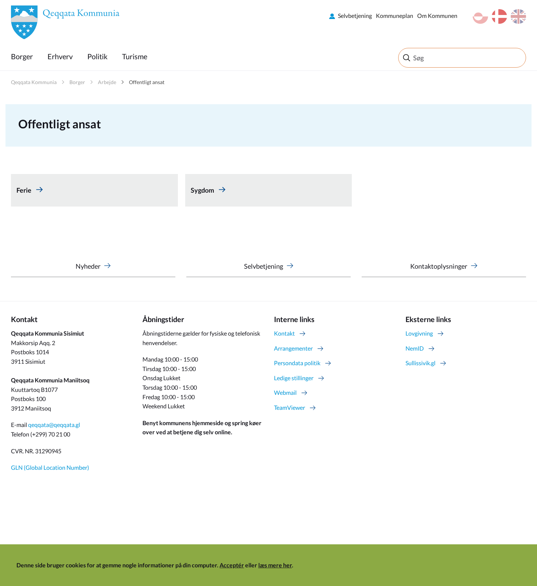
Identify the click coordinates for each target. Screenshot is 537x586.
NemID (414, 348)
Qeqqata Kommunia (34, 82)
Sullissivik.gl (420, 362)
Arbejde (107, 82)
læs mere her (275, 565)
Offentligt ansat (146, 82)
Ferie (24, 190)
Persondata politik (297, 362)
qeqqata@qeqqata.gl (54, 424)
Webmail (285, 392)
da (499, 16)
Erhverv (60, 56)
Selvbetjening (355, 15)
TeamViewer (289, 407)
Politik (97, 56)
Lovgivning (419, 333)
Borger (22, 56)
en (518, 16)
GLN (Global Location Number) (50, 467)
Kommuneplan (394, 15)
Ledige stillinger (293, 377)
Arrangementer (293, 348)
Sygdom (203, 190)
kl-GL (480, 16)
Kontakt (284, 333)
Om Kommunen (437, 15)
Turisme (134, 56)
